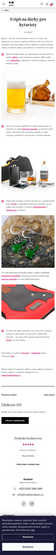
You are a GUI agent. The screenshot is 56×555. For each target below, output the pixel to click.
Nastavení (28, 537)
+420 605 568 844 (30, 489)
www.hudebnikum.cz (11, 375)
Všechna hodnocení (28, 464)
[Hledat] (41, 3)
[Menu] (3, 3)
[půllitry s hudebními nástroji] (28, 95)
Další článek (49, 394)
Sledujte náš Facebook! (23, 503)
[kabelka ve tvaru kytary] (28, 301)
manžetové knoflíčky (10, 275)
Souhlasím (28, 546)
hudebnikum (31, 503)
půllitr (15, 57)
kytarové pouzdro (30, 129)
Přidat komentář (15, 420)
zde (33, 530)
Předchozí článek (9, 394)
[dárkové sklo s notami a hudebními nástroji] (28, 169)
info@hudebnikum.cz (30, 494)
